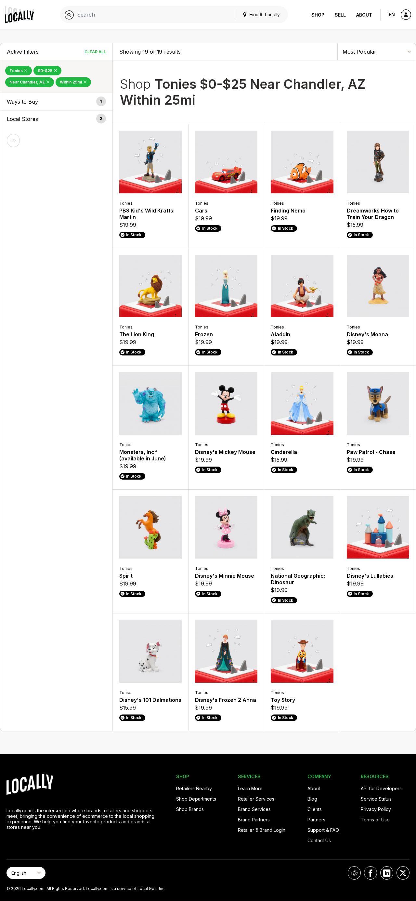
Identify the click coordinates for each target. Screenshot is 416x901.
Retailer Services (256, 799)
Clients (314, 809)
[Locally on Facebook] (370, 873)
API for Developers (381, 788)
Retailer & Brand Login (261, 830)
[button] (56, 101)
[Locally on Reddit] (354, 873)
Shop (317, 15)
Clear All (95, 51)
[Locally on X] (403, 873)
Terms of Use (375, 819)
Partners (316, 819)
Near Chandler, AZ (27, 82)
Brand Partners (254, 819)
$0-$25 (45, 70)
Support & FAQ (323, 830)
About (364, 15)
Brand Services (254, 809)
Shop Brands (190, 809)
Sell (340, 15)
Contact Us (319, 840)
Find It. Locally (264, 14)
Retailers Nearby (194, 788)
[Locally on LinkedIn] (386, 873)
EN (392, 14)
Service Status (376, 799)
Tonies (16, 70)
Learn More (250, 788)
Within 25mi (71, 82)
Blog (312, 799)
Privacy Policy (376, 809)
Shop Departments (196, 799)
